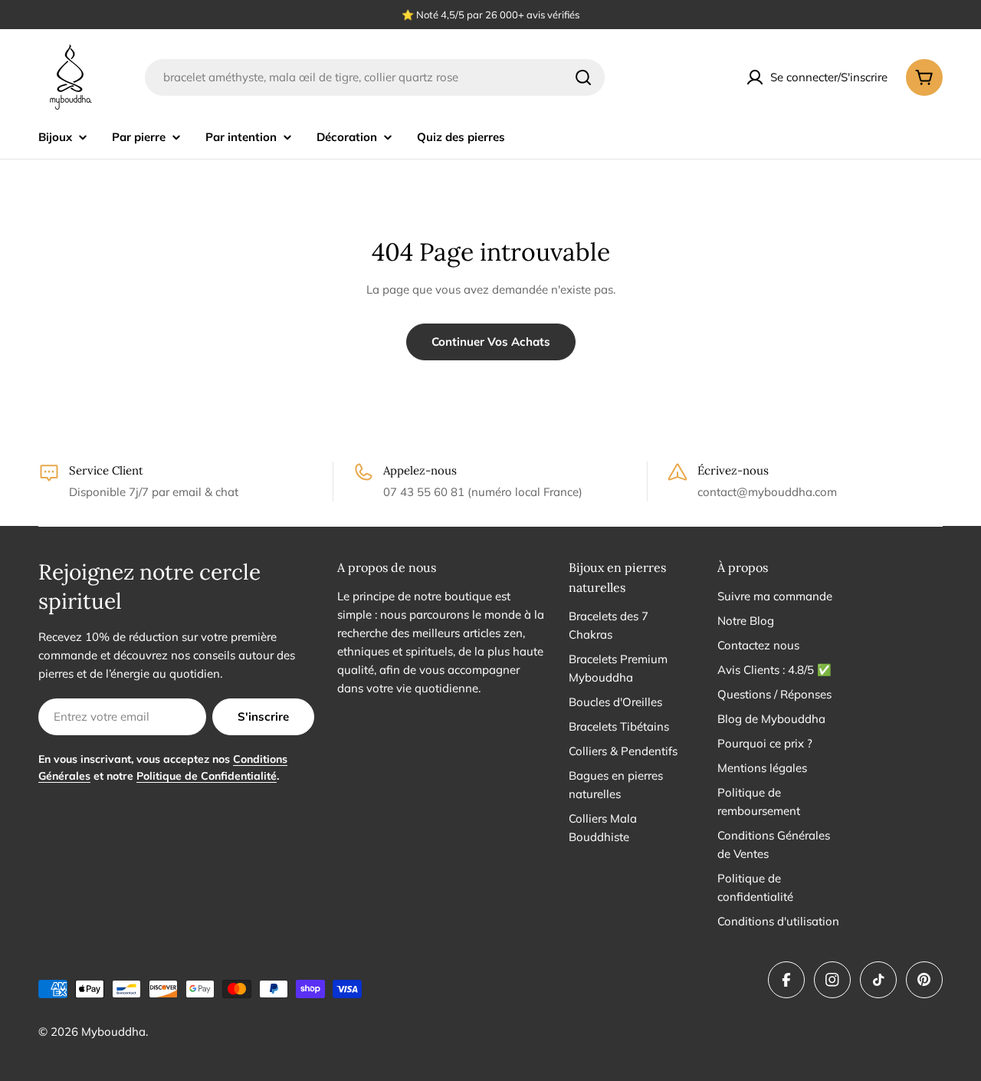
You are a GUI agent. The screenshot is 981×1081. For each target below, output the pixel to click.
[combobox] (375, 77)
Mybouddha (113, 1031)
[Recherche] (583, 77)
